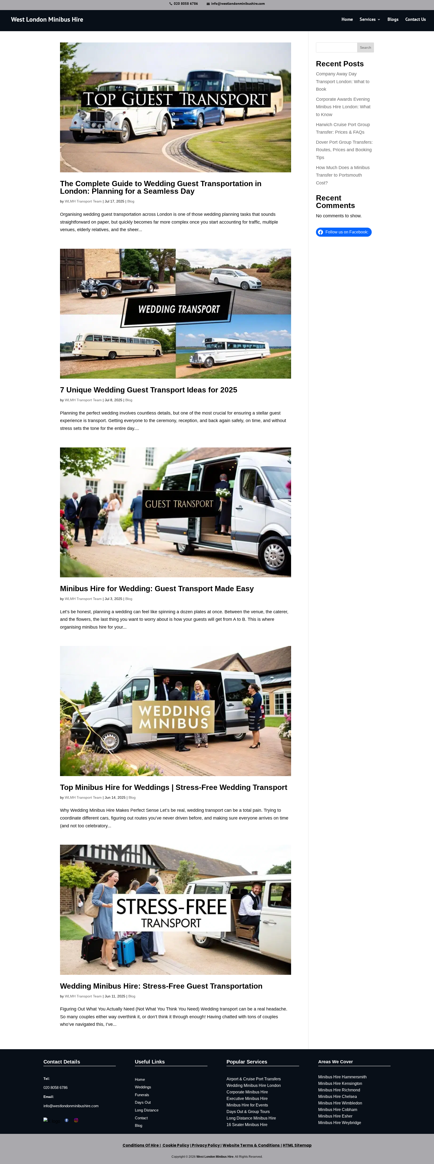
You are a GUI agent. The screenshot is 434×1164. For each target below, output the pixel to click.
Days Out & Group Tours (248, 1111)
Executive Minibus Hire (247, 1098)
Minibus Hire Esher (335, 1116)
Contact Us (415, 20)
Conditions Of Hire (141, 1145)
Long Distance (146, 1110)
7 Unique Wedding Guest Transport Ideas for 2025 (148, 390)
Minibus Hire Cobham (337, 1109)
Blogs (393, 20)
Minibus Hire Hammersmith (342, 1077)
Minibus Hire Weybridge (339, 1123)
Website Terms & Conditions (251, 1145)
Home (347, 20)
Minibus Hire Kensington (340, 1083)
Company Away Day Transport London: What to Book (342, 81)
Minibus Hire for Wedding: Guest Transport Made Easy (157, 588)
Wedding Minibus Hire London (254, 1085)
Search (365, 47)
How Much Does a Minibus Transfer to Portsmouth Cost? (343, 175)
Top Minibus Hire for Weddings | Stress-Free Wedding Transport (173, 787)
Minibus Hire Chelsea (337, 1096)
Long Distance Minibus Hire (251, 1118)
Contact (141, 1118)
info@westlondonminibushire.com (71, 1106)
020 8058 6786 (186, 3)
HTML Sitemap (297, 1145)
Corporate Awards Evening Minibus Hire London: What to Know (343, 107)
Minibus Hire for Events (247, 1105)
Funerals (142, 1095)
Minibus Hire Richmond (339, 1090)
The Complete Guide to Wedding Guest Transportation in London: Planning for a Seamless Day (160, 187)
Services (368, 20)
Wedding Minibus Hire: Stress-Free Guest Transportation (161, 986)
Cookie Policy (175, 1145)
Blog (130, 201)
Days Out (143, 1102)
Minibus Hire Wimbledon (340, 1103)
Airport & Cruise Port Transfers (254, 1079)
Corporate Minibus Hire (247, 1092)
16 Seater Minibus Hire (247, 1125)
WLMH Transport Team (83, 201)
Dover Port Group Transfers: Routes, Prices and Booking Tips (344, 150)
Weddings (143, 1087)
